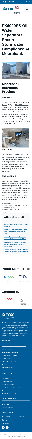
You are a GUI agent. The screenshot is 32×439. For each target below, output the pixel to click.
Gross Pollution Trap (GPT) (9, 361)
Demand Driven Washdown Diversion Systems (14, 346)
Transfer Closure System (8, 367)
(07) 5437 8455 (9, 2)
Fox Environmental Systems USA (11, 387)
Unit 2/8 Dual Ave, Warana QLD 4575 (14, 416)
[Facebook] (26, 2)
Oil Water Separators (7, 358)
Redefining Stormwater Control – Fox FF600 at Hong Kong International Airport (15, 231)
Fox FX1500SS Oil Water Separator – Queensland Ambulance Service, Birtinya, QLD (15, 244)
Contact (7, 423)
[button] (21, 9)
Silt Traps (4, 364)
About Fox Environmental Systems (11, 393)
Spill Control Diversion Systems (10, 352)
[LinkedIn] (29, 2)
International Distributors (8, 384)
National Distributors (7, 381)
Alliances (4, 390)
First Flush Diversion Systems (9, 349)
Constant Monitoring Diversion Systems (12, 355)
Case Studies (7, 203)
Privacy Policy (5, 404)
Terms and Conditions (7, 407)
